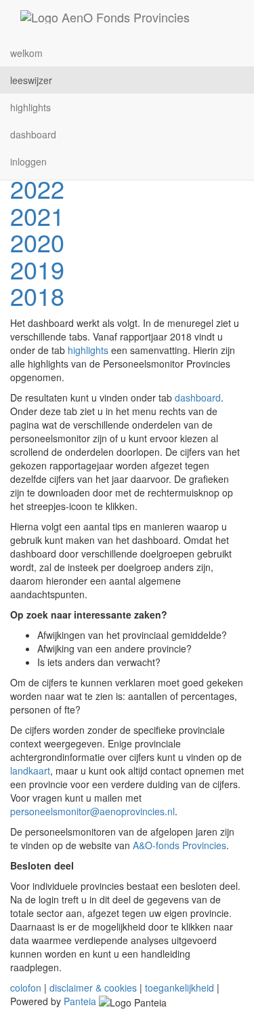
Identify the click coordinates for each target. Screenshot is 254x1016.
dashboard (198, 397)
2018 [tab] (37, 295)
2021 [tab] (37, 215)
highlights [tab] (30, 107)
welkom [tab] (26, 53)
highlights (88, 350)
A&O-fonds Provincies (179, 845)
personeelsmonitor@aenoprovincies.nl (92, 811)
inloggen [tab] (28, 161)
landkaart (30, 770)
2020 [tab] (37, 241)
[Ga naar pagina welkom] (105, 17)
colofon (25, 987)
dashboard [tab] (33, 134)
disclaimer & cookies (93, 987)
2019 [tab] (37, 269)
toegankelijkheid (179, 987)
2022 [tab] (37, 188)
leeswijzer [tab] (31, 80)
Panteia (80, 1001)
